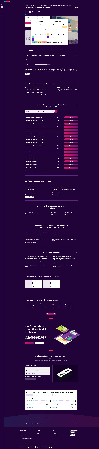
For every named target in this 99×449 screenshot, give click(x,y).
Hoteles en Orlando (29, 401)
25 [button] (61, 34)
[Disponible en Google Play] (72, 432)
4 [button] (35, 29)
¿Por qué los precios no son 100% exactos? (34, 423)
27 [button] (66, 34)
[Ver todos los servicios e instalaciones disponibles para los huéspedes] (77, 181)
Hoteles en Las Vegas (29, 403)
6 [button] (40, 29)
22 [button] (45, 34)
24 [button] (58, 34)
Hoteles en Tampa (54, 407)
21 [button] (42, 34)
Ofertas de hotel (27, 5)
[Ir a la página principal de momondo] (7, 1)
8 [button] (45, 29)
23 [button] (47, 34)
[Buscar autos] (1, 9)
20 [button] (40, 34)
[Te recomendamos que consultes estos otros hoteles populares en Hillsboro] (77, 277)
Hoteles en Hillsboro (58, 5)
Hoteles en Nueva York (30, 400)
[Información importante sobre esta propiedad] (77, 226)
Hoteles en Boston (29, 407)
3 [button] (58, 27)
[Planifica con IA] (1, 11)
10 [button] (58, 29)
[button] (2, 1)
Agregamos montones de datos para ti (33, 421)
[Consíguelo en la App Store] (72, 435)
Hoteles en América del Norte (35, 5)
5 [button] (63, 27)
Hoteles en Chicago (29, 404)
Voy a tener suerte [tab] (48, 395)
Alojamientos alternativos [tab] (38, 395)
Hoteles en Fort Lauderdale (30, 406)
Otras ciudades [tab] (29, 395)
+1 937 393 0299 (28, 12)
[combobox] (38, 368)
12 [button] (63, 29)
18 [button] (35, 34)
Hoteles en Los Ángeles (55, 401)
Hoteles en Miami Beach (55, 403)
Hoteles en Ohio (51, 5)
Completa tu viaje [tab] (57, 395)
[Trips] (1, 14)
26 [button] (63, 34)
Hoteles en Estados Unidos (44, 5)
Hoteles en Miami (54, 400)
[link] (51, 314)
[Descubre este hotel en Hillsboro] (77, 55)
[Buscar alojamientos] (1, 7)
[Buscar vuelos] (1, 5)
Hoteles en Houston (55, 406)
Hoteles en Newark (55, 404)
